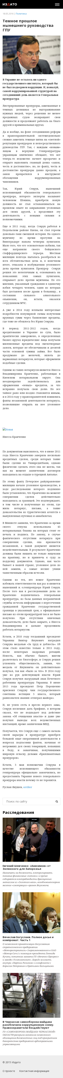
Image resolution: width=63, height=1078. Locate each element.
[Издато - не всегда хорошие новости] (10, 4)
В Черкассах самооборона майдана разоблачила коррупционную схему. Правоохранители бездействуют (28, 1024)
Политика (21, 13)
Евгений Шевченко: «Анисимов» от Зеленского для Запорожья (27, 867)
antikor (27, 787)
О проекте (9, 1071)
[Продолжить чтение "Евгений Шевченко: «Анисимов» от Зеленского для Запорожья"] (31, 840)
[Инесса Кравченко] (31, 429)
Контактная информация (34, 1071)
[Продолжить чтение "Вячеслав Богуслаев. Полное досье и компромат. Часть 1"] (31, 912)
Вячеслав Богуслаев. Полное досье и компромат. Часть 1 (28, 938)
